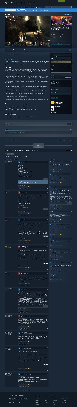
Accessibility (55, 398)
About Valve (47, 396)
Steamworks (37, 400)
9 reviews (9, 248)
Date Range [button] (27, 150)
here (23, 132)
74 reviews (9, 375)
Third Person (66, 44)
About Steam (37, 396)
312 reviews (9, 349)
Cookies (54, 402)
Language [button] (21, 150)
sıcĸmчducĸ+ (10, 288)
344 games (9, 333)
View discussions (54, 92)
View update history (54, 89)
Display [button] (38, 150)
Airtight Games (61, 36)
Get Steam (64, 396)
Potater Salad (10, 373)
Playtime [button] (33, 150)
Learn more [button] (68, 77)
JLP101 (9, 191)
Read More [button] (46, 178)
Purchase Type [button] (14, 150)
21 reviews (9, 334)
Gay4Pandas (10, 332)
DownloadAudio (10, 161)
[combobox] (58, 7)
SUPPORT (32, 3)
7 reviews (9, 316)
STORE (17, 3)
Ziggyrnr (9, 246)
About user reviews (63, 140)
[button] (6, 7)
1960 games (9, 162)
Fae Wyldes (10, 315)
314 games (9, 247)
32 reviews (9, 163)
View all (71, 129)
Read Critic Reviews (59, 103)
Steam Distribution (38, 402)
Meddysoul (9, 272)
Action (52, 44)
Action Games (11, 13)
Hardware (46, 400)
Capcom (60, 37)
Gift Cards (37, 404)
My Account (64, 402)
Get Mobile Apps (65, 398)
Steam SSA (37, 398)
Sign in (7, 49)
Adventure (55, 44)
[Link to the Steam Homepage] (9, 3)
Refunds (54, 404)
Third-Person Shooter (61, 44)
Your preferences (69, 140)
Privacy (54, 396)
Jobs (46, 398)
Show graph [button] (69, 150)
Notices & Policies (56, 400)
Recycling (46, 402)
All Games (6, 13)
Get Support (64, 400)
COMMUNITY (23, 3)
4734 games (9, 348)
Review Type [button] (7, 150)
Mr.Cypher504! (10, 347)
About (28, 3)
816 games (9, 374)
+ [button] (69, 44)
